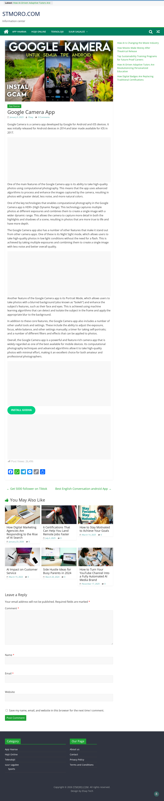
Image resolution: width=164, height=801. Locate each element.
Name (9, 655)
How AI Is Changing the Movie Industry (138, 42)
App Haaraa (19, 31)
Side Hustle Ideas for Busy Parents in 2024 (57, 571)
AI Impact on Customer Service (22, 571)
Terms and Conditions (82, 764)
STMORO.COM (21, 14)
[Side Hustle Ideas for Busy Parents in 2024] (59, 549)
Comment (12, 608)
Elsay (31, 117)
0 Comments (44, 117)
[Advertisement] (59, 159)
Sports (11, 768)
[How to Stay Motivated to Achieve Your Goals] (95, 507)
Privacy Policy (77, 759)
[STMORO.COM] (6, 32)
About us (74, 749)
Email (9, 673)
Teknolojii (57, 31)
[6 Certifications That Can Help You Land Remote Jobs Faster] (59, 507)
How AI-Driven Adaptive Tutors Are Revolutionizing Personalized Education (135, 68)
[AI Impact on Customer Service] (22, 549)
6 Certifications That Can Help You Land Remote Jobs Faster (56, 530)
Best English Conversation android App (83, 489)
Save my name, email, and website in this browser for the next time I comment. (56, 710)
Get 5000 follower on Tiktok (27, 489)
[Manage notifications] (156, 793)
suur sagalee (77, 31)
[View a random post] (158, 32)
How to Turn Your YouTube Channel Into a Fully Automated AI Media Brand (94, 574)
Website (10, 692)
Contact (74, 754)
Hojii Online (38, 31)
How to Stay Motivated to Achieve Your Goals (95, 529)
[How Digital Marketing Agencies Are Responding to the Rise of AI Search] (22, 507)
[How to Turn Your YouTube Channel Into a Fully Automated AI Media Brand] (95, 549)
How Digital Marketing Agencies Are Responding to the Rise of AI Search (22, 532)
